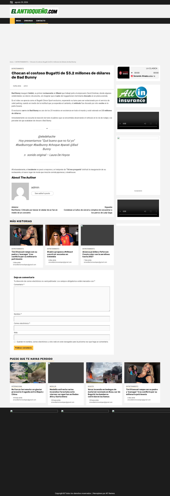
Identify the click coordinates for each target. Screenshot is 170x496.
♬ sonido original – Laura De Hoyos (47, 155)
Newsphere (97, 493)
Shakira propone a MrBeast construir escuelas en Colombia (60, 254)
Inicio (18, 21)
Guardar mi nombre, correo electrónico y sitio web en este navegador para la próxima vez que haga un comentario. (62, 342)
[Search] (158, 21)
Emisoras (28, 21)
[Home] (12, 20)
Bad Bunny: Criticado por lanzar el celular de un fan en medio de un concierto (34, 210)
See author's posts (42, 193)
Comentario (19, 284)
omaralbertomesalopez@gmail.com (24, 264)
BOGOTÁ (91, 386)
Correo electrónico (22, 323)
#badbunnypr (23, 145)
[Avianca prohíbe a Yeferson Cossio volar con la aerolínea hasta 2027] (97, 235)
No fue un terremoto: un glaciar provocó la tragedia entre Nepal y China (27, 391)
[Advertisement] (85, 41)
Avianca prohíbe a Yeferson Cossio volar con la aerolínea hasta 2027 (96, 254)
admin (26, 86)
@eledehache (46, 136)
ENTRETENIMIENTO (18, 68)
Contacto (40, 21)
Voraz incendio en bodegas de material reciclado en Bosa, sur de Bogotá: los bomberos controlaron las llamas (104, 393)
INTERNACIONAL (17, 386)
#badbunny (40, 145)
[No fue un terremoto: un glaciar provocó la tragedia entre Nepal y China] (28, 372)
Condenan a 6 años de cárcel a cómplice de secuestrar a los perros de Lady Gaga (88, 210)
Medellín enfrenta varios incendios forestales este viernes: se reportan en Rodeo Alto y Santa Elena (64, 393)
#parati (64, 145)
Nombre (18, 314)
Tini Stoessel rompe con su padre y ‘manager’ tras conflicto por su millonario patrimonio (24, 255)
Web (16, 333)
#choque (54, 145)
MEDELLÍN (53, 386)
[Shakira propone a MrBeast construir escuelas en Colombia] (62, 235)
